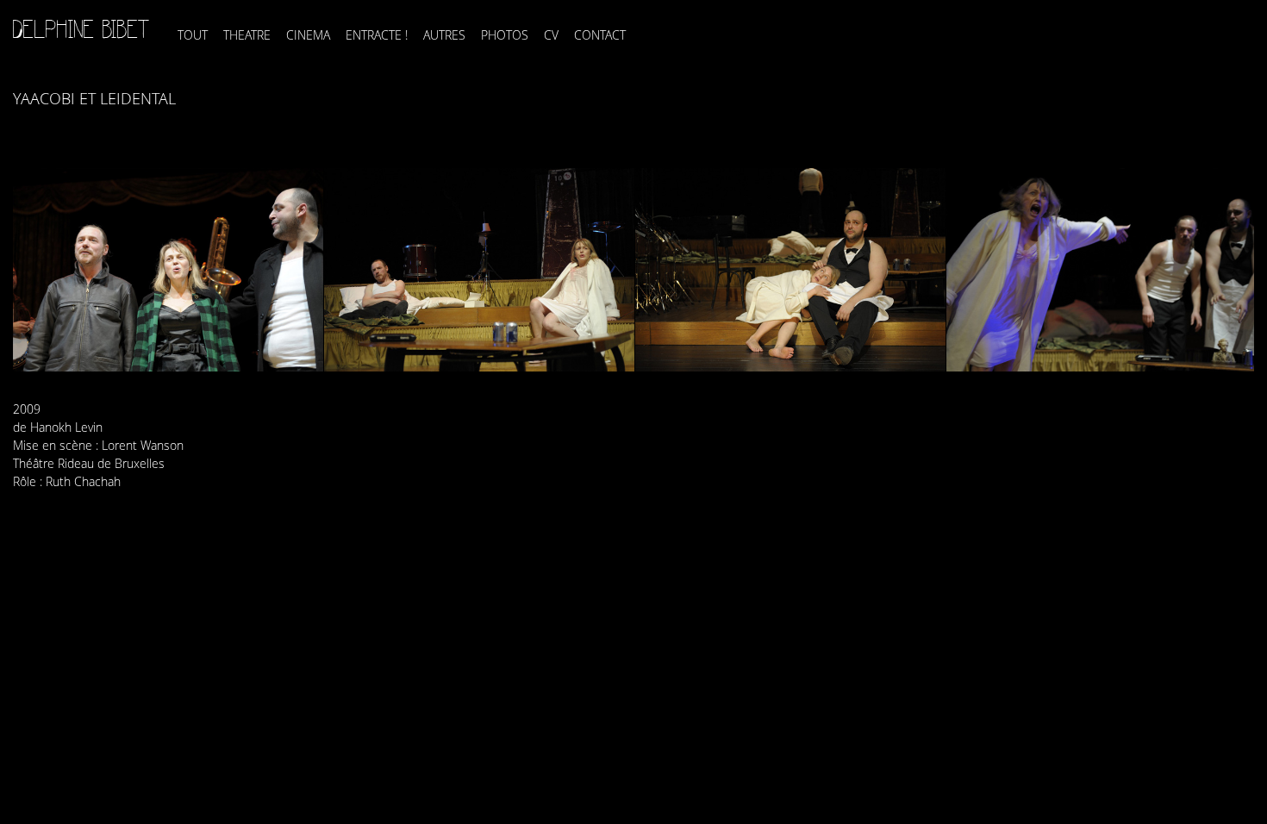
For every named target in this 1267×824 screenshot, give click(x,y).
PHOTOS (504, 35)
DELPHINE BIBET (81, 30)
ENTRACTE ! (377, 35)
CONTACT (600, 35)
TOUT (193, 35)
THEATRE (247, 35)
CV (551, 35)
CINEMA (308, 35)
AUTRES (444, 35)
